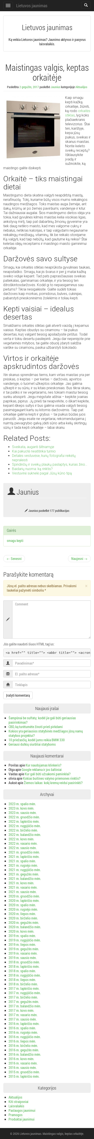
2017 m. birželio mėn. (23, 997)
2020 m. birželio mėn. (23, 918)
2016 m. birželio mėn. (23, 1045)
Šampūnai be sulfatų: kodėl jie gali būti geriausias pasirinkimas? (42, 720)
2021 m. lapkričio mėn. (24, 856)
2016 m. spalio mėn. (22, 1028)
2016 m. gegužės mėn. (24, 1050)
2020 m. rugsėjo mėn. (23, 909)
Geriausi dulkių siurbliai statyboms (32, 744)
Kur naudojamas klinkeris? (43, 765)
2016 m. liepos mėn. (22, 1041)
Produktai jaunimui (22, 1119)
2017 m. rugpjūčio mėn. (25, 992)
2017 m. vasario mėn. (23, 1014)
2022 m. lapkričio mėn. (24, 821)
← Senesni (14, 558)
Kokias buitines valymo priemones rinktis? (51, 778)
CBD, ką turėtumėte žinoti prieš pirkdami (36, 726)
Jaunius (55, 87)
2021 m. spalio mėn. (22, 861)
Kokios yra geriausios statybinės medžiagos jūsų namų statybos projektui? (46, 733)
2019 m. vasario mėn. (23, 953)
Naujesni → (79, 558)
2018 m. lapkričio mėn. (24, 966)
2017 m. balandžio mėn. (25, 1006)
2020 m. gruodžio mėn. (24, 896)
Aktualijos (81, 87)
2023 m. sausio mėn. (23, 812)
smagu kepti (15, 540)
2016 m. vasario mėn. (23, 1063)
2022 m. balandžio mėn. (25, 834)
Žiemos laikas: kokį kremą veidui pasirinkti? (53, 782)
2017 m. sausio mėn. (23, 1019)
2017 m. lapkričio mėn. (24, 988)
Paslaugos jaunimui (22, 1110)
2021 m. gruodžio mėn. (24, 852)
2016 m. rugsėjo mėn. (23, 1032)
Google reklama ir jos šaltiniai (42, 769)
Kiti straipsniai (18, 1101)
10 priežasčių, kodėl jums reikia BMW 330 (37, 740)
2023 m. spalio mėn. (22, 803)
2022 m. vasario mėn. (23, 843)
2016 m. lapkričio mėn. (24, 1023)
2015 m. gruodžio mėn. (24, 1072)
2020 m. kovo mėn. (21, 931)
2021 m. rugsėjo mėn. (23, 865)
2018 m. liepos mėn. (22, 979)
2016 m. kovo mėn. (21, 1058)
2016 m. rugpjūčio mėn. (25, 1036)
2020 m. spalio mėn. (22, 905)
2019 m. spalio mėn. (22, 935)
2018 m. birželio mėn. (23, 984)
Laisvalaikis (16, 1106)
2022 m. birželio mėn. (23, 830)
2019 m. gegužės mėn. (24, 948)
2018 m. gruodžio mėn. (24, 962)
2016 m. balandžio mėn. (25, 1054)
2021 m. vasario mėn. (23, 887)
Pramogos (16, 1114)
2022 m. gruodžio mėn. (24, 817)
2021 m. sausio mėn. (23, 891)
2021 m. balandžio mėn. (25, 878)
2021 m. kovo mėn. (21, 883)
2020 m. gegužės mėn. (24, 922)
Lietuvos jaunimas (31, 5)
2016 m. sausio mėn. (23, 1067)
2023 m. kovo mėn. (21, 808)
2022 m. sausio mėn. (23, 847)
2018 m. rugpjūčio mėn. (25, 975)
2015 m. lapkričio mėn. (24, 1076)
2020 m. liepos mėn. (22, 913)
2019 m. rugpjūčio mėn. (25, 940)
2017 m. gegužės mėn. (24, 1001)
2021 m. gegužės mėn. (24, 874)
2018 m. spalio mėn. (22, 970)
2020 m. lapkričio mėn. (24, 900)
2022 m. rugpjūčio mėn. (25, 825)
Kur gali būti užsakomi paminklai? (48, 774)
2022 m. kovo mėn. (21, 839)
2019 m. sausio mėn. (23, 957)
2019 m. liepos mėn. (22, 944)
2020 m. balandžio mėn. (25, 927)
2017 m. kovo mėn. (21, 1010)
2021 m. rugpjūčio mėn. (25, 869)
